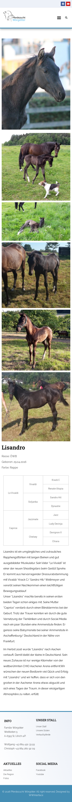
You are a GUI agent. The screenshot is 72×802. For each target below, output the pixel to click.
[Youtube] (68, 4)
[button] (59, 17)
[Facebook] (63, 4)
